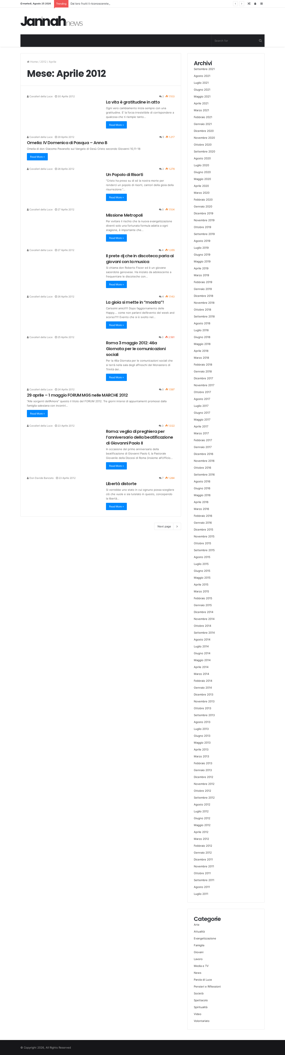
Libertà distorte (121, 484)
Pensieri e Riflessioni (207, 986)
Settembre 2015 (204, 550)
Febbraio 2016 (203, 515)
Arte (196, 924)
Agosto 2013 (202, 722)
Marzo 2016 (201, 509)
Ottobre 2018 (202, 309)
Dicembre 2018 (203, 295)
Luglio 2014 (201, 646)
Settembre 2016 (204, 474)
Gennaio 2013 (203, 770)
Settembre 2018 (204, 316)
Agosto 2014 (202, 639)
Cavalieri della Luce (41, 96)
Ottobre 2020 (203, 144)
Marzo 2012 (201, 838)
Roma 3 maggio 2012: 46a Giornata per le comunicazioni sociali (136, 348)
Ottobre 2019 (202, 227)
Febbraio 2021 (203, 117)
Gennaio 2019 (203, 289)
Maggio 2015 (202, 577)
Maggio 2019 (202, 261)
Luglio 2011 (201, 893)
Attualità (199, 931)
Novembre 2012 (204, 783)
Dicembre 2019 (203, 213)
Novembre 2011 (204, 866)
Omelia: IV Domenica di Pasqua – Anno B (67, 143)
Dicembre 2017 (203, 378)
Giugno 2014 (202, 653)
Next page (164, 526)
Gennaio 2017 (203, 447)
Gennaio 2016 (203, 522)
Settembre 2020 (204, 151)
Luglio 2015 (201, 564)
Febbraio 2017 (203, 440)
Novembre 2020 (204, 137)
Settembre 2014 (204, 632)
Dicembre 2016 (203, 454)
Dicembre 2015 (203, 529)
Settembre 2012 (204, 797)
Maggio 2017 (202, 419)
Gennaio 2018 (203, 371)
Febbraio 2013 (203, 763)
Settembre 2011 (204, 880)
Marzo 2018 (201, 357)
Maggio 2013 (202, 742)
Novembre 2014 (204, 619)
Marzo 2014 (201, 673)
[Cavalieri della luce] (51, 21)
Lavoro (198, 959)
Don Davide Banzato (41, 477)
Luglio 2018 (201, 330)
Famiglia (199, 945)
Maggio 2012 (202, 825)
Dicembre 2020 (204, 130)
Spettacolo (201, 1000)
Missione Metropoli (124, 215)
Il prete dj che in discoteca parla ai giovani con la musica (140, 259)
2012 (43, 61)
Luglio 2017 (201, 405)
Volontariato (201, 1021)
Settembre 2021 (204, 69)
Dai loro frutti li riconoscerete (90, 3)
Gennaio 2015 (203, 605)
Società (198, 993)
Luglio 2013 (201, 728)
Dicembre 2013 (203, 694)
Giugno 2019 (202, 254)
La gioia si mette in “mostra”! (135, 302)
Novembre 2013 (204, 701)
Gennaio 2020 (203, 206)
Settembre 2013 (204, 715)
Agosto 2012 (202, 804)
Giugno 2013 (202, 735)
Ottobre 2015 (202, 543)
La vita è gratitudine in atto (133, 102)
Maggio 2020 (202, 179)
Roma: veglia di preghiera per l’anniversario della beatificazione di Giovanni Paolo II (139, 437)
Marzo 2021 (201, 110)
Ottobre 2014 (202, 625)
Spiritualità (200, 1007)
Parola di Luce (203, 979)
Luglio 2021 (201, 82)
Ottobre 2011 (202, 873)
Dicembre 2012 (203, 777)
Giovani (198, 952)
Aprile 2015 (201, 584)
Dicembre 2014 (203, 612)
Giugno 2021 (202, 89)
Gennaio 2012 (203, 852)
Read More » (116, 124)
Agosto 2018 (202, 323)
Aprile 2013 (201, 749)
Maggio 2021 (202, 96)
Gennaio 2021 (203, 124)
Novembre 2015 (204, 536)
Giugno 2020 (202, 172)
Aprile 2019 (201, 268)
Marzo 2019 (201, 275)
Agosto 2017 (202, 399)
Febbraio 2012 (203, 845)
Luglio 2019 (201, 247)
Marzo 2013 (201, 756)
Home (33, 61)
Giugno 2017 (202, 412)
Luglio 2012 (201, 811)
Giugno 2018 (202, 337)
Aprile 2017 (201, 426)
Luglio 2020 (201, 165)
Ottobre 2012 (202, 790)
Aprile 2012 (201, 832)
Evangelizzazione (205, 938)
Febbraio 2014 (203, 680)
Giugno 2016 (202, 488)
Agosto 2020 (202, 158)
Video (197, 1014)
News (197, 972)
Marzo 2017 (201, 433)
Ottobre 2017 (202, 392)
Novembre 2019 (204, 220)
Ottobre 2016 (202, 467)
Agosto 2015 (202, 557)
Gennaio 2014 (203, 687)
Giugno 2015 (202, 570)
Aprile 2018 (201, 350)
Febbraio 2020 (203, 199)
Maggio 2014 (202, 660)
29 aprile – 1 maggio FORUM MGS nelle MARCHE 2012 (77, 395)
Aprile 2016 (201, 502)
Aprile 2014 (201, 667)
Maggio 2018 (202, 344)
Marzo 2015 (201, 591)
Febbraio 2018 (203, 364)
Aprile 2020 (201, 185)
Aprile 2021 (201, 103)
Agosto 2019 (202, 240)
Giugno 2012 (202, 818)
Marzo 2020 (201, 192)
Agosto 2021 (202, 75)
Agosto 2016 (202, 481)
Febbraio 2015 (203, 598)
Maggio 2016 (202, 495)
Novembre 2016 (204, 460)
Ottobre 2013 (202, 708)
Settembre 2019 (204, 234)
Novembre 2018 (204, 302)
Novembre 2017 (204, 385)
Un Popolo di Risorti (124, 174)
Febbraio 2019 (203, 282)
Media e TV (201, 966)
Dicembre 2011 (203, 859)
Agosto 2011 (202, 887)
